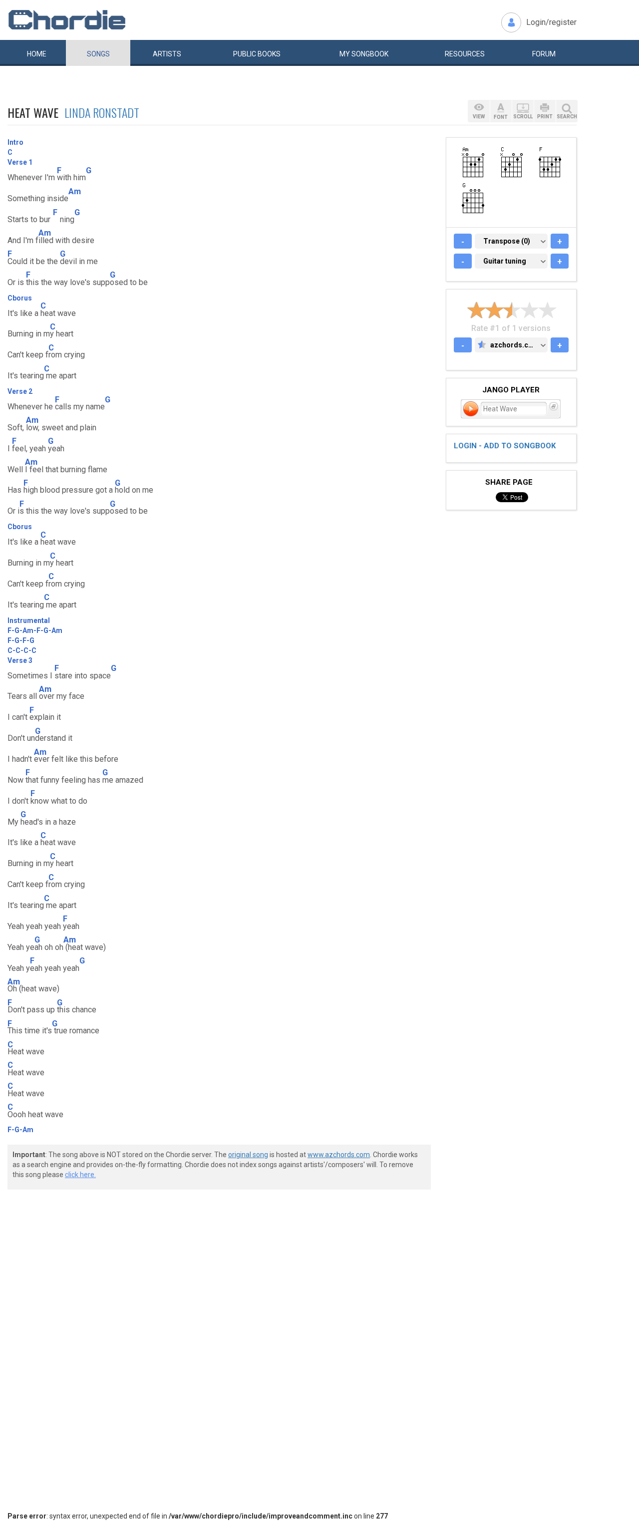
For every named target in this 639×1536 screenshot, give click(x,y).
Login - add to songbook (505, 445)
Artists (167, 54)
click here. (80, 1175)
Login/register (551, 22)
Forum (544, 54)
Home (36, 54)
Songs (98, 54)
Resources (465, 54)
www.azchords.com (339, 1155)
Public (257, 54)
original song (248, 1155)
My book (363, 54)
